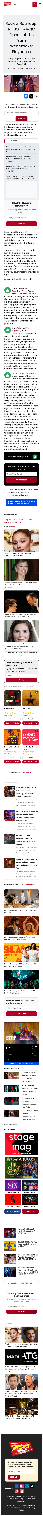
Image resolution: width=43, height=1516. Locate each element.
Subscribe (21, 1014)
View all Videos (10, 1125)
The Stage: (29, 373)
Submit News (13, 1499)
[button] (34, 4)
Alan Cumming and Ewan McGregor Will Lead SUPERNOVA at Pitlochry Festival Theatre (21, 1393)
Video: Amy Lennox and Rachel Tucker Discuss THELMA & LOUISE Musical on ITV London (21, 149)
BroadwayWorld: (19, 291)
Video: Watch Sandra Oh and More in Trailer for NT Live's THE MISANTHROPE (20, 177)
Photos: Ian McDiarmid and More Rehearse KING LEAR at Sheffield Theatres (19, 159)
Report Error (21, 1502)
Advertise (10, 1496)
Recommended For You (13, 1222)
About (18, 1496)
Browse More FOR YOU (20, 1283)
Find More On (20, 772)
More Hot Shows (13, 1211)
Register (22, 4)
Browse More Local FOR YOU (21, 652)
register (8, 522)
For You (14, 527)
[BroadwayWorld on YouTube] (22, 1491)
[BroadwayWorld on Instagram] (22, 1486)
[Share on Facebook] (26, 96)
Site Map (31, 1499)
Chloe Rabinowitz (27, 885)
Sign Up (21, 119)
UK (15, 4)
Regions (23, 1499)
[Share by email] (36, 96)
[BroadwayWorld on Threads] (16, 1491)
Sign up (21, 1312)
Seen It (12, 719)
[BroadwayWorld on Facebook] (16, 1486)
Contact (26, 1496)
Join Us (33, 1496)
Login (29, 4)
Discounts (30, 1211)
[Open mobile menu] (40, 4)
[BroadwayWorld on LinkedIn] (27, 1486)
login (18, 522)
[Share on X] (31, 96)
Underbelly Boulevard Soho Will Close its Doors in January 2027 (19, 1417)
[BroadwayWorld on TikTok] (32, 1486)
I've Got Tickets (12, 723)
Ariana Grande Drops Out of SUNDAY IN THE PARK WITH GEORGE (21, 1345)
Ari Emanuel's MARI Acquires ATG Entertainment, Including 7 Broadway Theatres (21, 1368)
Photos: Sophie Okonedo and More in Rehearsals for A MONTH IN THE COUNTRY (21, 169)
